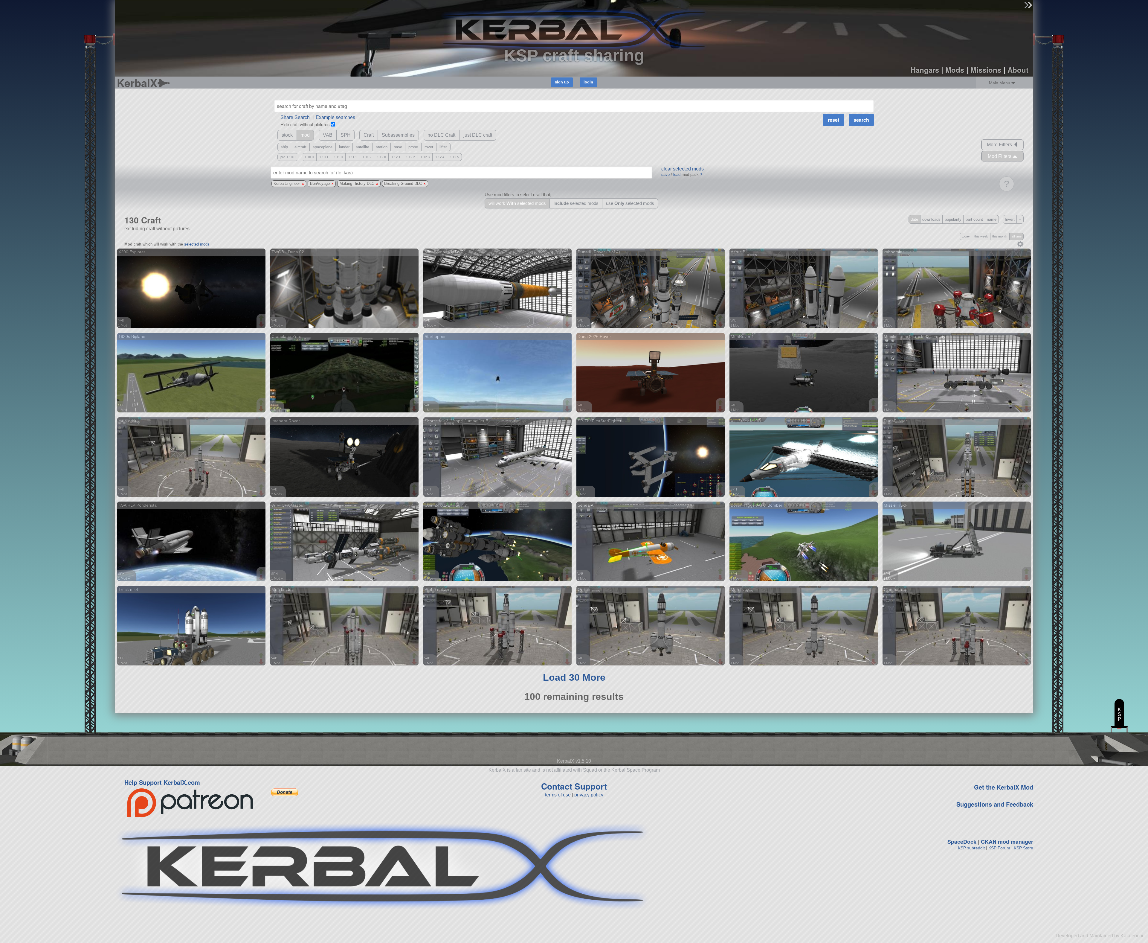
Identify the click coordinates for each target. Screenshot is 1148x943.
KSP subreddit (971, 847)
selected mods (197, 244)
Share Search (295, 117)
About (1017, 70)
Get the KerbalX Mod (1003, 787)
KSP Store (1023, 847)
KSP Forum (999, 847)
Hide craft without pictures (304, 124)
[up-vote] (261, 319)
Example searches (335, 117)
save (665, 174)
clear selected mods (682, 168)
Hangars (925, 70)
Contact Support (574, 786)
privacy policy (588, 794)
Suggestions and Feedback (994, 804)
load (676, 174)
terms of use (558, 794)
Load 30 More (574, 677)
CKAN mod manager (1007, 841)
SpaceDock (961, 841)
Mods (954, 70)
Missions (985, 70)
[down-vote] (261, 324)
